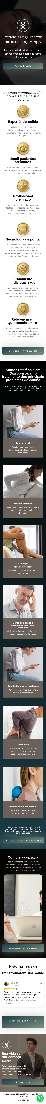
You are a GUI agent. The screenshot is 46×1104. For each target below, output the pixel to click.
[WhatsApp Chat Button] (40, 1098)
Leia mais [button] (8, 1003)
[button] (23, 908)
